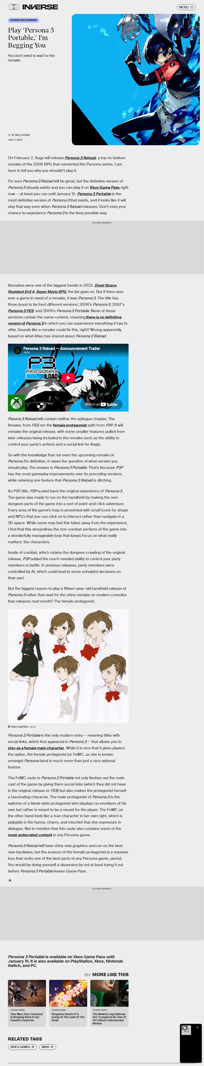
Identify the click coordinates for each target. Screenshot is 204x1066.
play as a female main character (36, 748)
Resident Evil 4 (21, 291)
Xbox (45, 1047)
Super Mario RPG (51, 291)
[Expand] (184, 1027)
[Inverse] (40, 7)
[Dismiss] (197, 1027)
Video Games (20, 1047)
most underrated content (30, 834)
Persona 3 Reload (80, 157)
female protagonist (70, 425)
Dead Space (105, 285)
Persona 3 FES (20, 310)
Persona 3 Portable (94, 193)
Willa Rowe (22, 135)
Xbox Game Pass (105, 187)
